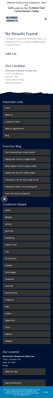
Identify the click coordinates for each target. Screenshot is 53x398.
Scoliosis (8, 265)
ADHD (7, 210)
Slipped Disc (10, 320)
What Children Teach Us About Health (20, 166)
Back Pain (9, 231)
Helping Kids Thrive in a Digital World (20, 159)
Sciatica (8, 313)
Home (7, 108)
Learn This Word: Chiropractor (17, 193)
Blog (7, 135)
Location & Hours (12, 121)
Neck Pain (9, 286)
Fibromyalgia (10, 272)
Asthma (8, 224)
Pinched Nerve (11, 293)
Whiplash (8, 341)
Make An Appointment (14, 128)
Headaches (9, 279)
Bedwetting (10, 238)
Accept (45, 392)
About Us (9, 115)
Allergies (8, 217)
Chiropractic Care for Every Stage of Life (21, 179)
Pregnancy (9, 300)
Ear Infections (10, 258)
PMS (7, 306)
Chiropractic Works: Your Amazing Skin (21, 186)
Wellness (8, 334)
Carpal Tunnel (10, 244)
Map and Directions (13, 83)
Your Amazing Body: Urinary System (20, 152)
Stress (7, 327)
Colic (7, 251)
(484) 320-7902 (21, 8)
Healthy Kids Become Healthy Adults (20, 173)
